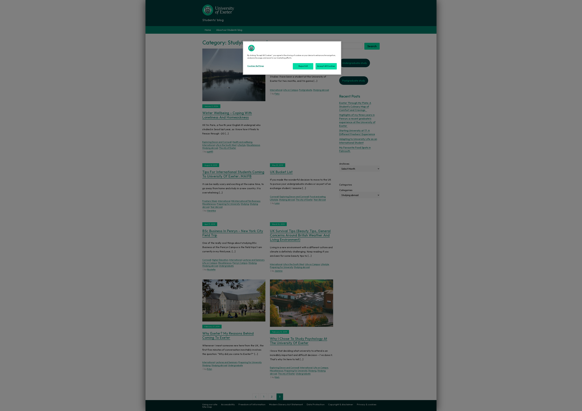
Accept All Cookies (326, 66)
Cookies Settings (255, 66)
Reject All (303, 66)
